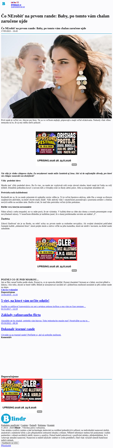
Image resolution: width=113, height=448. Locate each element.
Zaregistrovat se (18, 7)
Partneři (33, 425)
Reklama (42, 425)
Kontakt (50, 425)
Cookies (24, 425)
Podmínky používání (10, 425)
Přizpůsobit (6, 445)
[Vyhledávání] (2, 9)
